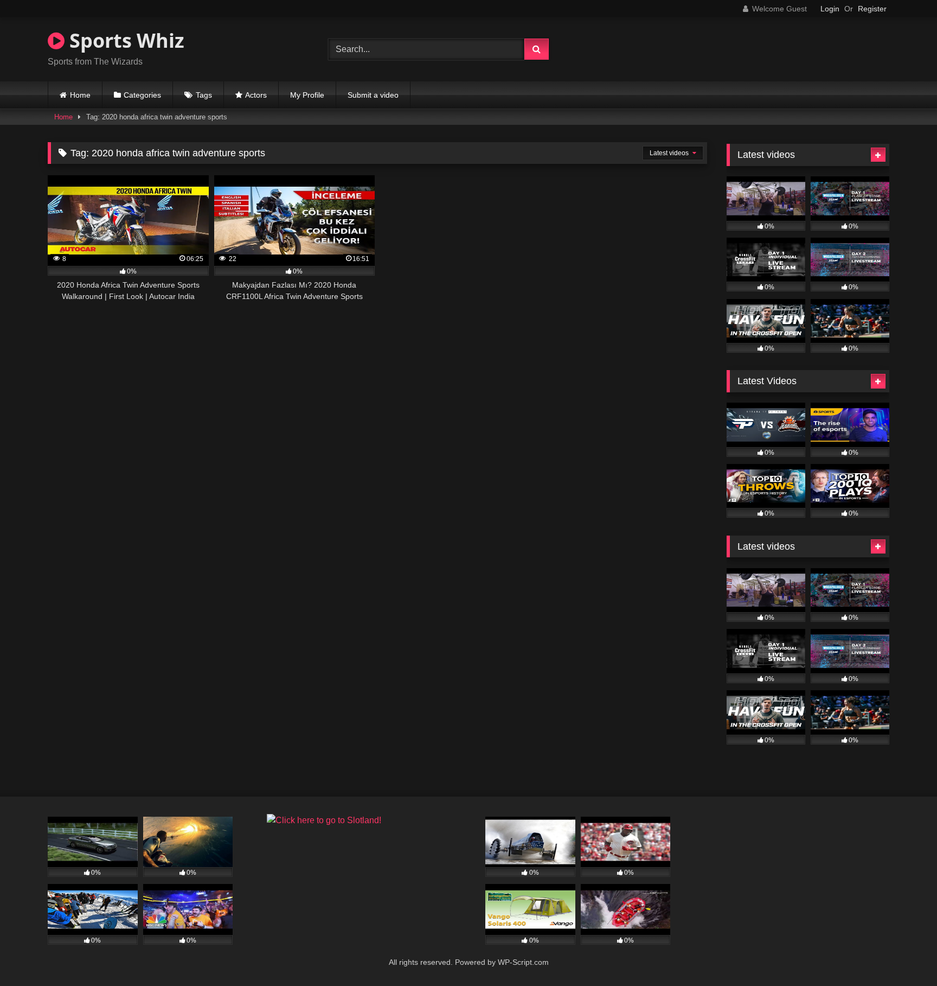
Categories (142, 95)
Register (872, 8)
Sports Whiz (124, 40)
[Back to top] (903, 953)
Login (829, 8)
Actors (256, 95)
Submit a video (373, 95)
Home (80, 95)
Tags (204, 95)
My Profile (307, 95)
